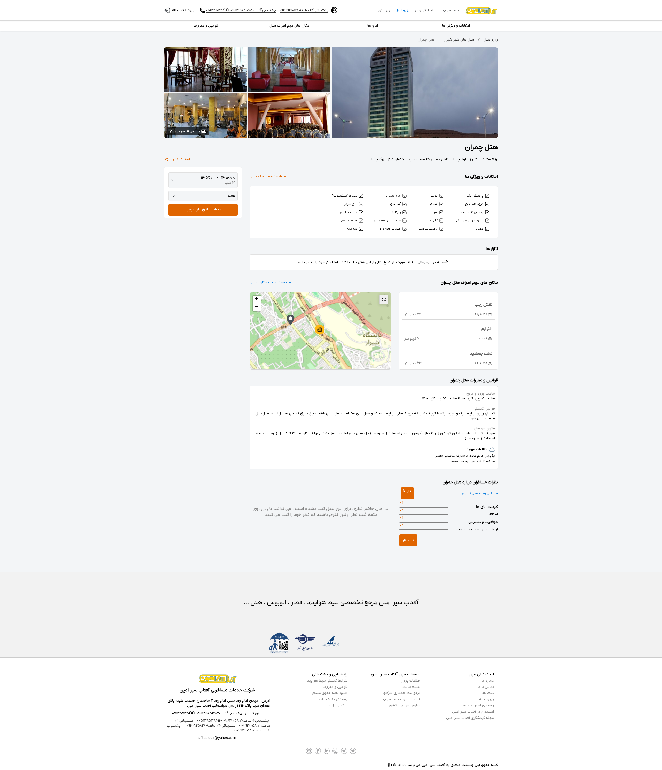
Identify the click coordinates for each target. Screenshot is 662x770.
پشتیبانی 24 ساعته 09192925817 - (209, 725)
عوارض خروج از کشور (405, 705)
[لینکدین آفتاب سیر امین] (327, 751)
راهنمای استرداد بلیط (478, 705)
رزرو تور (384, 10)
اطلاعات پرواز (411, 680)
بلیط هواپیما (449, 10)
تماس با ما (486, 686)
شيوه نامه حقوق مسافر (329, 693)
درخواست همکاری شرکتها (402, 693)
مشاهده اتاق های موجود (203, 209)
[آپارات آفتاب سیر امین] (309, 751)
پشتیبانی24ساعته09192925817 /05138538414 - (232, 720)
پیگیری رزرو (338, 705)
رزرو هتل (402, 10)
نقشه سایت (411, 686)
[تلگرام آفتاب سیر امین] (344, 751)
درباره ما (488, 680)
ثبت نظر (408, 540)
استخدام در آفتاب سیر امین (473, 711)
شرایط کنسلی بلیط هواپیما (327, 680)
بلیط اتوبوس (425, 10)
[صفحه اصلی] (481, 10)
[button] (320, 330)
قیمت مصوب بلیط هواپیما (400, 699)
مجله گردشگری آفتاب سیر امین (470, 717)
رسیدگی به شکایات (333, 699)
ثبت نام (488, 693)
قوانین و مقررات (335, 686)
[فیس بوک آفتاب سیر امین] (318, 751)
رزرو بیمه (486, 699)
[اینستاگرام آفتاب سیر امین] (335, 751)
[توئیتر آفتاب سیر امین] (353, 751)
